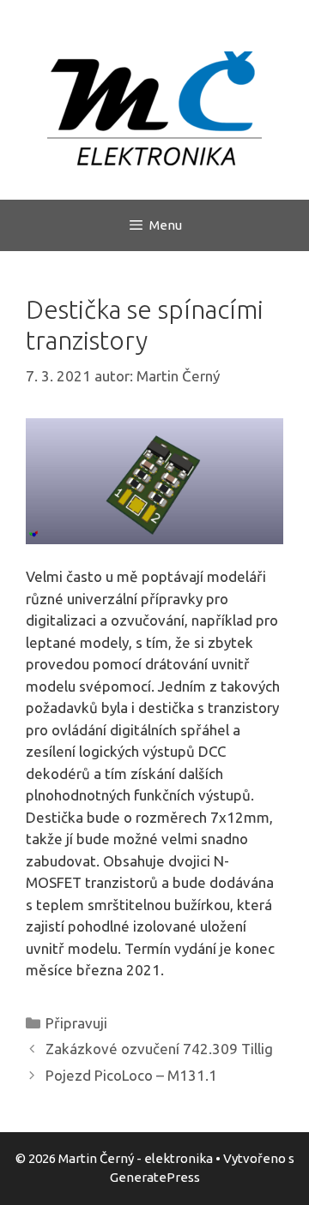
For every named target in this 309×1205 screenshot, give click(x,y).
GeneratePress (155, 1177)
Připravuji (76, 1023)
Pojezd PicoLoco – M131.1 (131, 1075)
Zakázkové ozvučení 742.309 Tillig (159, 1048)
